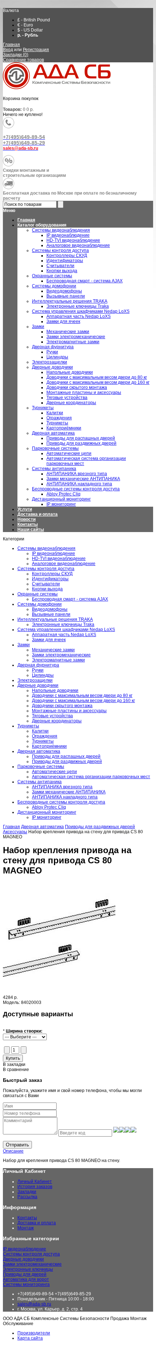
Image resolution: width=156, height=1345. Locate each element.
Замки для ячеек (49, 639)
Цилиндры (43, 675)
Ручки (38, 670)
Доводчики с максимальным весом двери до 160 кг (83, 700)
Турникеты (28, 725)
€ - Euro (25, 25)
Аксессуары (15, 831)
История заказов (34, 1186)
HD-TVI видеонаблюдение (59, 558)
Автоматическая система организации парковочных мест (91, 776)
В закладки (14, 1064)
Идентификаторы (50, 578)
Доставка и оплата (37, 514)
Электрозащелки (35, 680)
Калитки (40, 731)
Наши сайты (30, 529)
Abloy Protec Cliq (49, 807)
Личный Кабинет (34, 1181)
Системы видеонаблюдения (46, 548)
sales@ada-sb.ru (34, 1304)
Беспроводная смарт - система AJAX (70, 599)
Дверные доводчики (37, 685)
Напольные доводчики (55, 690)
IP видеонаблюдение (53, 553)
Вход (8, 49)
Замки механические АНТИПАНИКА (69, 791)
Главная (11, 44)
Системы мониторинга (26, 1284)
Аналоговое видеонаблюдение (63, 563)
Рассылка (27, 1196)
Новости (26, 519)
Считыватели (46, 583)
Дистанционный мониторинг (46, 812)
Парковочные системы (40, 766)
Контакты (27, 524)
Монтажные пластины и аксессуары (69, 710)
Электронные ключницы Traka (63, 624)
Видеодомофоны (49, 609)
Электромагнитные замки (58, 660)
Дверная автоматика (38, 751)
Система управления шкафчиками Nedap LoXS (66, 629)
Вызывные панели (51, 614)
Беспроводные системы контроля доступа (61, 802)
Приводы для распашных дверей (66, 756)
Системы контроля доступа (45, 568)
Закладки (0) (15, 54)
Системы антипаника (39, 781)
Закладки (26, 1191)
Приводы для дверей (24, 1274)
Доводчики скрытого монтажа (62, 705)
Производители (33, 1333)
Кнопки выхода (47, 588)
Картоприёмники (49, 746)
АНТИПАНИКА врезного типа (62, 786)
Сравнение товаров (23, 59)
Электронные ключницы (28, 1269)
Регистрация (36, 49)
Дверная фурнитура (38, 665)
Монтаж (25, 1227)
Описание (13, 1151)
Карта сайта (30, 1338)
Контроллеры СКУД (52, 573)
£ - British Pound (33, 19)
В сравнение (16, 1069)
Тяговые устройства (52, 715)
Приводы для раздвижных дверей (67, 761)
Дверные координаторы (57, 720)
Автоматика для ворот (26, 1279)
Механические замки (53, 649)
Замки (23, 644)
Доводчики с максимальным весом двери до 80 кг (82, 695)
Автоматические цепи (54, 771)
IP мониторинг (46, 817)
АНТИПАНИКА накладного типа (65, 797)
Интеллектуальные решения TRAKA (55, 619)
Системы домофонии (39, 604)
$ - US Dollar (30, 30)
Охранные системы (37, 594)
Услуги (24, 509)
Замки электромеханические (61, 654)
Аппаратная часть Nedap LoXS (64, 634)
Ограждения (44, 736)
